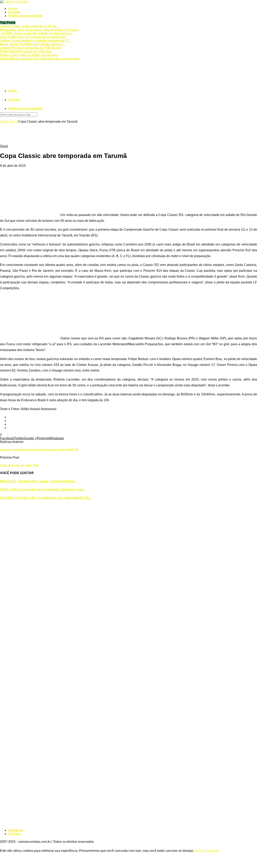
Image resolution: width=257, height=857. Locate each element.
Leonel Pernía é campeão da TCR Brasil (30, 48)
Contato (14, 12)
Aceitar (199, 850)
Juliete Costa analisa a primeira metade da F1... (35, 40)
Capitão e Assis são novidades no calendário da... (46, 498)
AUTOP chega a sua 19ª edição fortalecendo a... (36, 33)
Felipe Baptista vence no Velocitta (25, 51)
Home (12, 8)
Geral (13, 121)
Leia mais (212, 850)
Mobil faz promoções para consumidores (37, 481)
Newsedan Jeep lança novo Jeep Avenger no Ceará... (40, 30)
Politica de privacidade (25, 15)
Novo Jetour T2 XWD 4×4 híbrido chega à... (32, 44)
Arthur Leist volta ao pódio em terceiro (29, 55)
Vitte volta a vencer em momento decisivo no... (43, 489)
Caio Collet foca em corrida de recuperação (33, 37)
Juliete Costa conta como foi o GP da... (29, 26)
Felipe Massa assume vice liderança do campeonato (39, 58)
